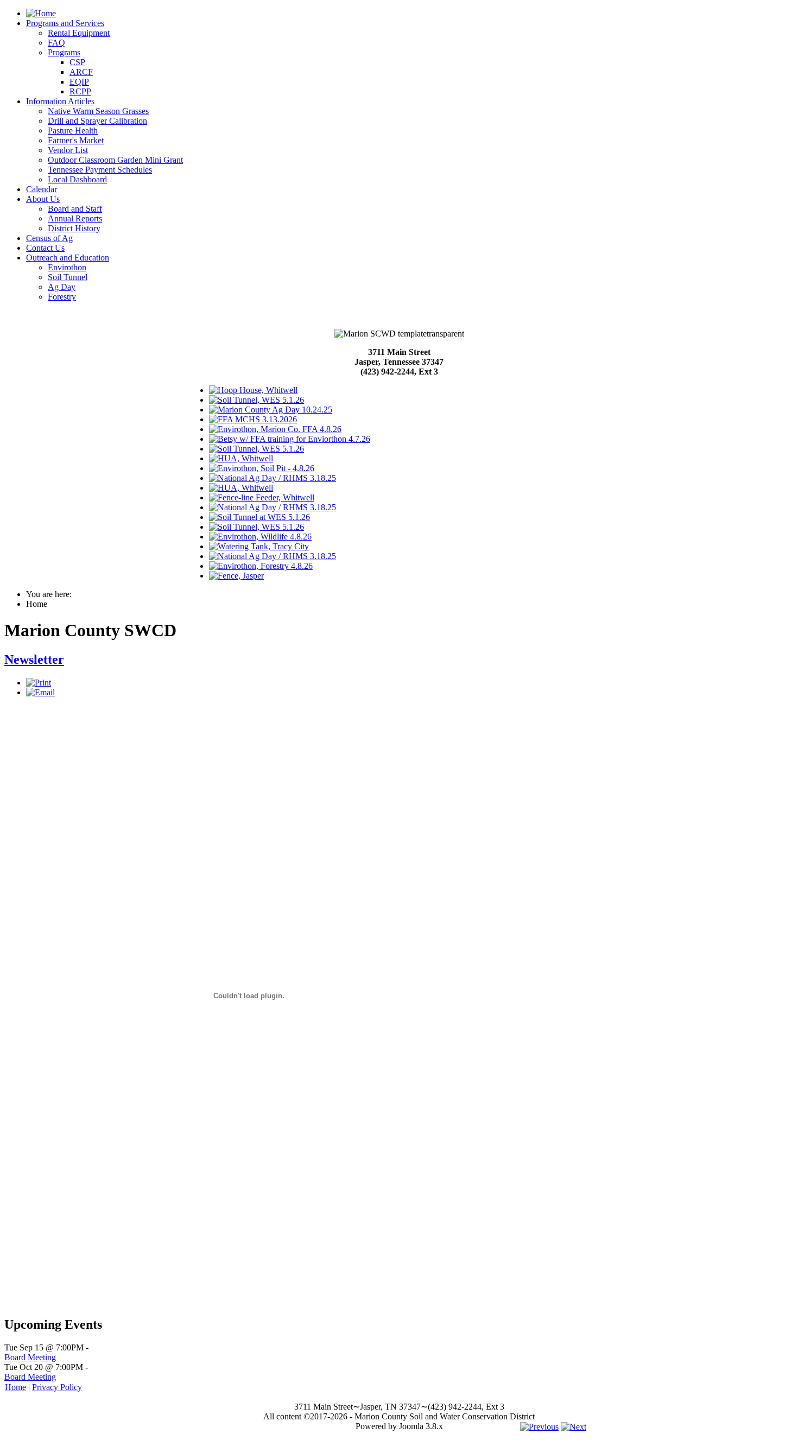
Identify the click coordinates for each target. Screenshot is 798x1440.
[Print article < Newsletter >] (38, 682)
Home (15, 1387)
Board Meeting (30, 1357)
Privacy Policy (57, 1387)
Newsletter (34, 659)
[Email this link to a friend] (40, 692)
